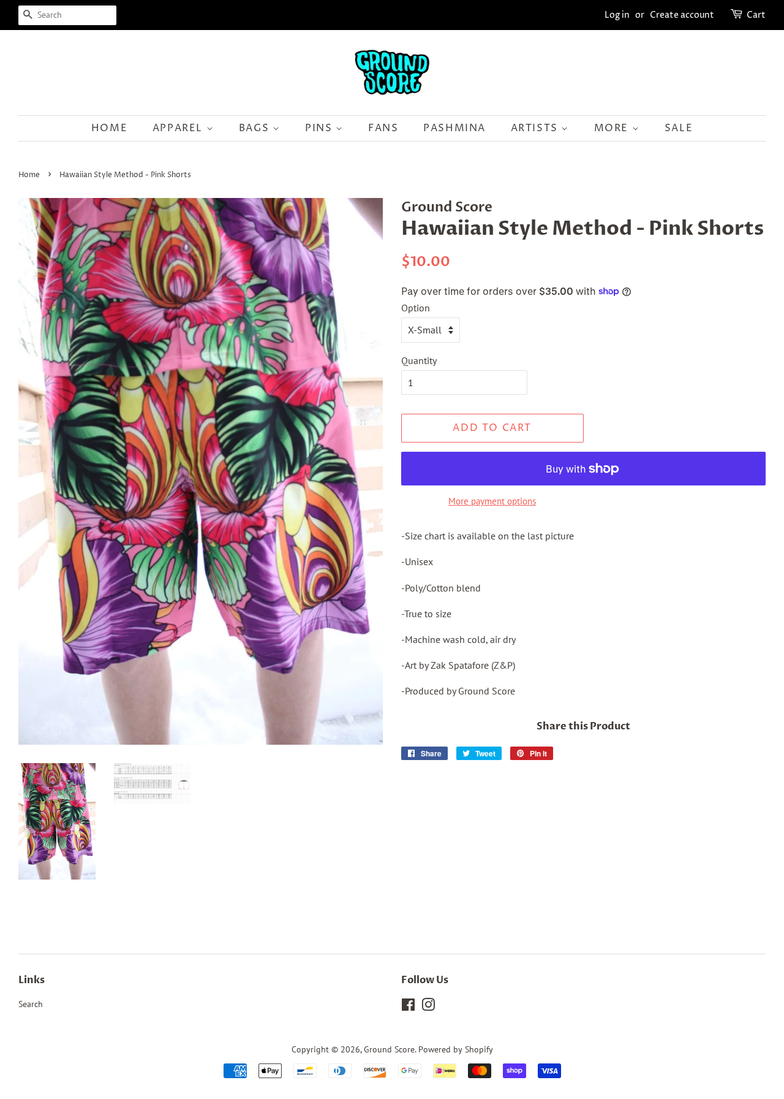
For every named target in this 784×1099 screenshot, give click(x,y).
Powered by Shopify (455, 1049)
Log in (617, 15)
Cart (756, 15)
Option (415, 308)
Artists (536, 128)
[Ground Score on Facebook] (408, 1007)
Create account (682, 15)
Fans (383, 128)
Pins (320, 128)
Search (30, 1004)
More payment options (492, 501)
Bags (256, 128)
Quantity (419, 360)
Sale (679, 128)
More (613, 128)
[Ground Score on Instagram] (428, 1007)
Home (109, 128)
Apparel (179, 128)
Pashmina (454, 128)
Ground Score (389, 1049)
